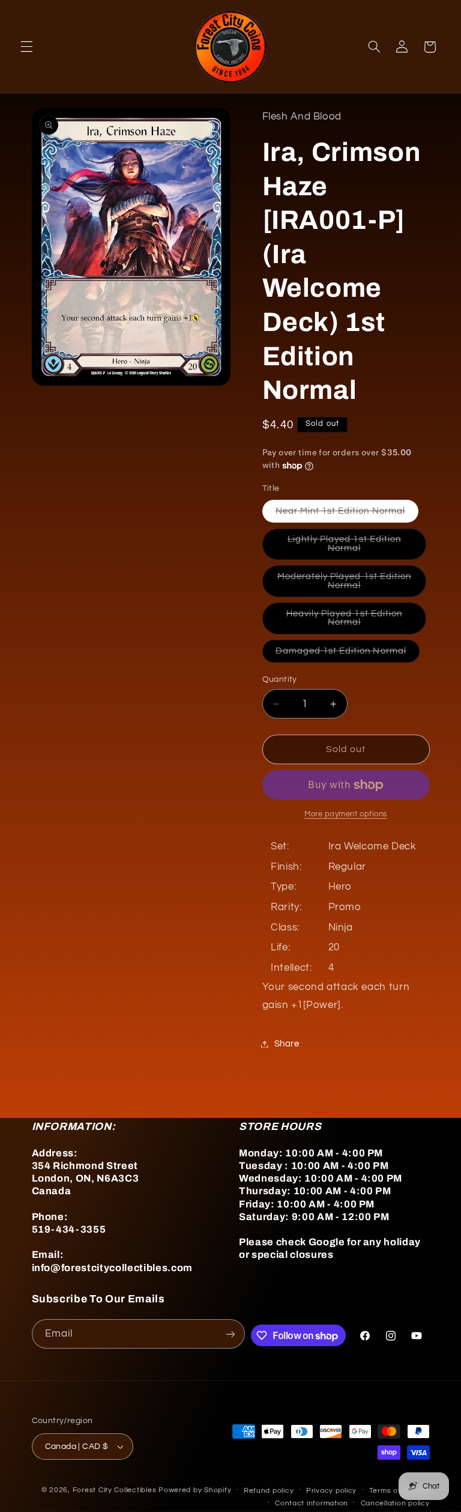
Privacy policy (331, 1490)
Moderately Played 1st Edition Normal (345, 584)
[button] (26, 47)
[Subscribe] (230, 1334)
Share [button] (287, 1043)
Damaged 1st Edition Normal (348, 654)
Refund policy (269, 1490)
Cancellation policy (395, 1503)
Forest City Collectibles (115, 1490)
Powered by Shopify (194, 1490)
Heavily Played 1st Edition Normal (349, 621)
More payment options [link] (345, 814)
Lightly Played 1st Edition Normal (350, 547)
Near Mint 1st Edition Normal (347, 514)
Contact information (311, 1503)
